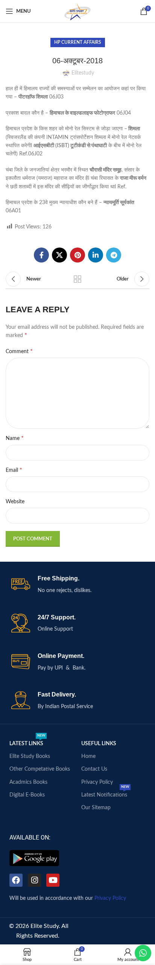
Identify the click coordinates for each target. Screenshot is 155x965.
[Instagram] (34, 880)
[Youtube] (52, 880)
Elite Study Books (29, 756)
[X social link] (59, 255)
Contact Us (94, 769)
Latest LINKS (27, 741)
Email (14, 470)
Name (15, 438)
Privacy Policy (97, 782)
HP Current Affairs (77, 42)
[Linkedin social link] (95, 255)
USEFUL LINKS (98, 743)
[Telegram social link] (113, 255)
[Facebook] (16, 880)
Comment (19, 351)
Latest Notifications (105, 793)
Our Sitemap (96, 807)
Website (15, 501)
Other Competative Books (39, 769)
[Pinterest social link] (77, 255)
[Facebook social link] (41, 255)
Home (88, 756)
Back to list (77, 278)
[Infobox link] (77, 585)
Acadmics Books (28, 782)
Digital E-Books (27, 795)
